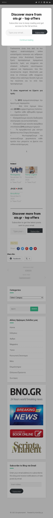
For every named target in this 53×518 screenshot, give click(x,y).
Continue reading (26, 40)
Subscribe (39, 33)
